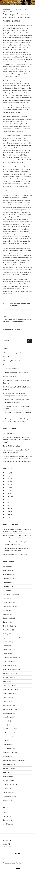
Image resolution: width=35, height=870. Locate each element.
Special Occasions (9, 768)
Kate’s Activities (8, 693)
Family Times (7, 630)
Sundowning (7, 776)
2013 (8, 512)
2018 (9, 497)
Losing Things (7, 701)
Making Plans (7, 705)
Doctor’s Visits (8, 618)
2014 (8, 509)
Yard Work (6, 800)
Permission (6, 737)
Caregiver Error (8, 578)
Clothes (5, 590)
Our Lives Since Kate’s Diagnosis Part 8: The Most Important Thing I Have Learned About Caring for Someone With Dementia (17, 459)
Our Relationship (8, 729)
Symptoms (6, 780)
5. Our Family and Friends (11, 369)
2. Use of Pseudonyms (10, 357)
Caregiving (6, 582)
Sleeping (6, 756)
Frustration (6, 642)
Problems (6, 741)
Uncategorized (8, 796)
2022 (8, 485)
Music (5, 725)
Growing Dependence (10, 658)
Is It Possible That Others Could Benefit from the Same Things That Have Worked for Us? (16, 439)
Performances (7, 733)
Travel (5, 788)
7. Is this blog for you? (10, 377)
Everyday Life (7, 626)
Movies (5, 721)
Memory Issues (20, 303)
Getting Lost (7, 646)
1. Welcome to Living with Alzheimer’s (15, 353)
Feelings (6, 634)
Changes (9, 303)
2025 (8, 476)
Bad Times (6, 570)
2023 (8, 482)
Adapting (6, 567)
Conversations (8, 602)
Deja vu (5, 610)
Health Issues (7, 662)
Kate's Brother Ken (9, 689)
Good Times (7, 654)
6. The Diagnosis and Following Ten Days (16, 373)
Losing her (6, 697)
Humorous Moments (10, 669)
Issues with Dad (8, 685)
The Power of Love (9, 433)
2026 (8, 473)
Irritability (6, 681)
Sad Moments (7, 749)
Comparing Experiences (11, 594)
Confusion (6, 598)
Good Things (7, 650)
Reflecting (6, 745)
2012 (8, 515)
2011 (8, 518)
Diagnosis (6, 614)
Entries (7, 816)
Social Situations (8, 764)
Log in (5, 812)
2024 (8, 479)
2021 (8, 488)
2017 (8, 500)
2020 (9, 491)
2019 (9, 494)
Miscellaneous (7, 713)
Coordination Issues (9, 606)
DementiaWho (8, 548)
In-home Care (7, 677)
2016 (8, 503)
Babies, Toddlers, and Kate (12, 446)
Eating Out (6, 622)
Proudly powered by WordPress (13, 863)
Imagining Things (8, 673)
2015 (8, 506)
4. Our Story (7, 365)
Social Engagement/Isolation (12, 760)
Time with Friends (8, 784)
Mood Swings (7, 717)
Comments (8, 820)
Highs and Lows (8, 665)
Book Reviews (8, 574)
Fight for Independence (11, 638)
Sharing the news (8, 752)
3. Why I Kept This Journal (11, 361)
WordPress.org (8, 824)
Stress (5, 772)
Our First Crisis (22, 554)
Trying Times (7, 792)
